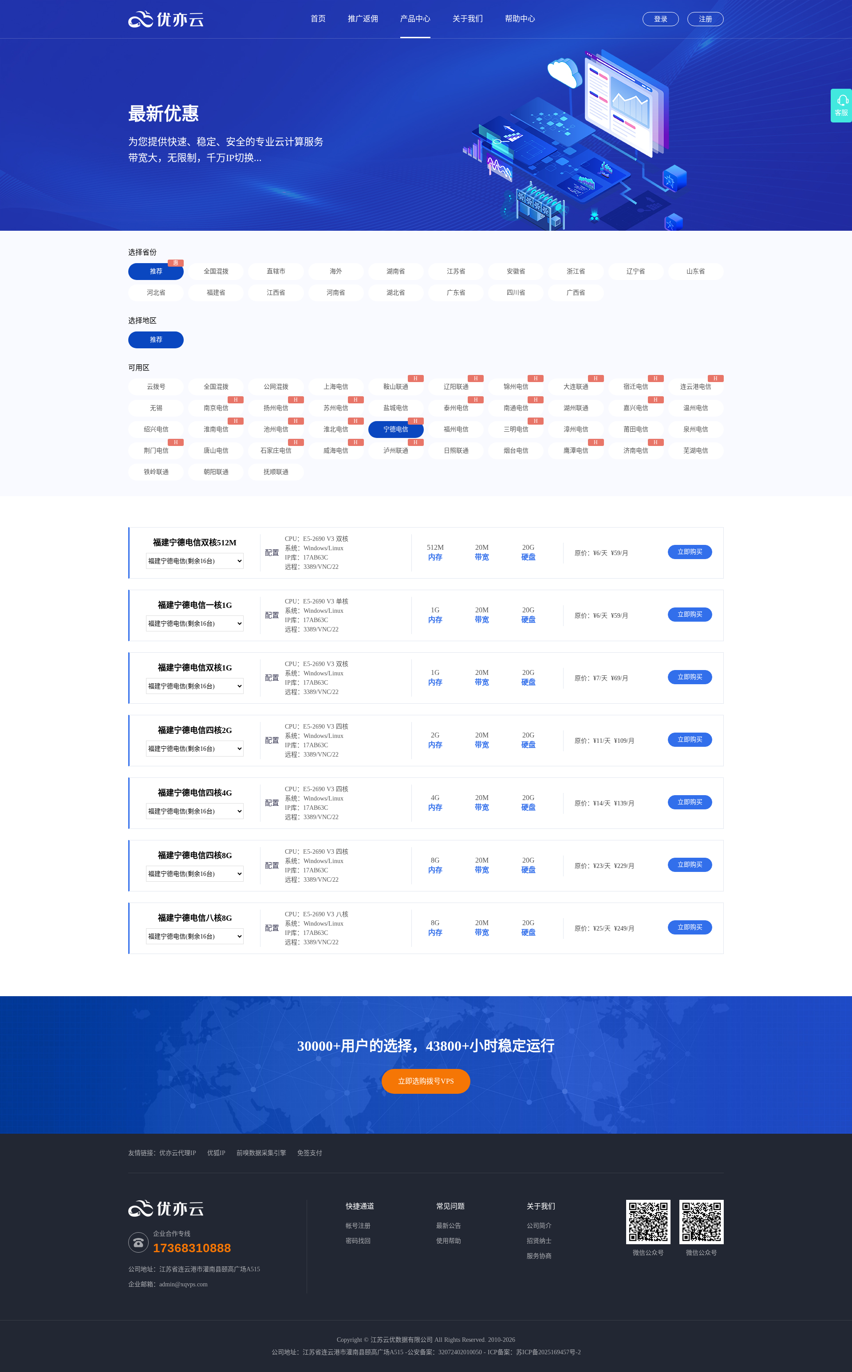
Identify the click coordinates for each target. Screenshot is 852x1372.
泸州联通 (395, 450)
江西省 (276, 292)
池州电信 (276, 429)
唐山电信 (216, 450)
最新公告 (448, 1225)
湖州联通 (576, 408)
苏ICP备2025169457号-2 (548, 1352)
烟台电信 (516, 450)
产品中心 (415, 19)
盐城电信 (395, 408)
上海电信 (335, 386)
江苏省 (456, 271)
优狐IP (216, 1153)
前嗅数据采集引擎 (261, 1153)
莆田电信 (635, 429)
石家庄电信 (276, 450)
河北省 (156, 292)
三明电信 (516, 429)
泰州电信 (456, 408)
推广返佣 (363, 19)
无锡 (156, 408)
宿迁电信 (635, 386)
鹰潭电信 (576, 450)
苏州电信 (335, 408)
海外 (336, 271)
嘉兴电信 (635, 408)
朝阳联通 (216, 472)
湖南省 (396, 271)
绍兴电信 (156, 429)
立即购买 (690, 551)
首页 (318, 19)
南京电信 (216, 408)
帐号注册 (358, 1225)
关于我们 (468, 19)
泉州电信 (695, 429)
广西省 (576, 292)
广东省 (456, 292)
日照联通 (456, 450)
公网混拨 (276, 386)
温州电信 (695, 408)
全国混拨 (216, 271)
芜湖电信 (695, 450)
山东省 (695, 271)
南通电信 (516, 408)
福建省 (216, 292)
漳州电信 (576, 429)
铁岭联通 (156, 472)
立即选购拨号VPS (426, 1081)
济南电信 (635, 450)
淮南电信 (216, 429)
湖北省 (396, 292)
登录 (660, 19)
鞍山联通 (395, 386)
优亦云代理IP (177, 1153)
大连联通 (576, 386)
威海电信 (335, 450)
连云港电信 (695, 386)
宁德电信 (395, 429)
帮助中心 (520, 19)
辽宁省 (636, 271)
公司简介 (539, 1225)
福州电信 (456, 429)
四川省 (516, 292)
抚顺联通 (276, 472)
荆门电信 (156, 450)
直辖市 (276, 271)
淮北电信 (335, 429)
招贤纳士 (539, 1241)
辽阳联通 (456, 386)
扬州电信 (276, 408)
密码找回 (358, 1241)
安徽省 (516, 271)
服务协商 (539, 1256)
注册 (705, 19)
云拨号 (156, 386)
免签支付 (309, 1153)
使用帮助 (448, 1241)
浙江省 (576, 271)
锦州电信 (516, 386)
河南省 (336, 292)
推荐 (156, 271)
